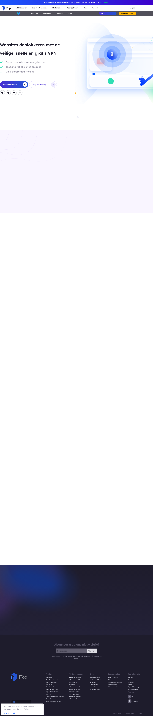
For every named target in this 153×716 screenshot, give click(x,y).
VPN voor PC (73, 682)
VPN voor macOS (74, 680)
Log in (132, 8)
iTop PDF (48, 694)
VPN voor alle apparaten (77, 699)
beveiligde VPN (113, 551)
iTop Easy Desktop (51, 682)
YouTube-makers (133, 689)
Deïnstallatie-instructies (115, 687)
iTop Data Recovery (52, 689)
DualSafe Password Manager (55, 696)
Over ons (130, 677)
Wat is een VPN (95, 677)
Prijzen (130, 684)
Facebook (135, 701)
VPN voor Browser (75, 696)
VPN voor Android (74, 687)
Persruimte (131, 682)
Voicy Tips (93, 687)
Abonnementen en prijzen (53, 701)
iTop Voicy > (104, 2)
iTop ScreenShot (51, 687)
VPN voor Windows (75, 677)
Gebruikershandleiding (115, 682)
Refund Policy (117, 713)
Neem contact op (133, 680)
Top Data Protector (52, 692)
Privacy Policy (130, 713)
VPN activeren (112, 684)
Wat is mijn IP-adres (96, 680)
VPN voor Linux (74, 694)
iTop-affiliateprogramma (135, 687)
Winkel (95, 8)
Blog (70, 13)
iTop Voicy (49, 684)
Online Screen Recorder (53, 699)
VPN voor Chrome (74, 689)
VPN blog (93, 682)
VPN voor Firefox (74, 692)
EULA (140, 713)
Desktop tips (94, 684)
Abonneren (92, 651)
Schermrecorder (95, 689)
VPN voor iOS (73, 684)
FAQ (109, 680)
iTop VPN (49, 677)
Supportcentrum (113, 677)
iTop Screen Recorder (52, 680)
